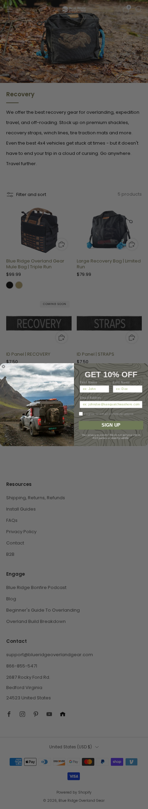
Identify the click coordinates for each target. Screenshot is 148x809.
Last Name (121, 382)
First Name (88, 382)
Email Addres (90, 397)
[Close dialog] (3, 366)
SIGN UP (111, 425)
